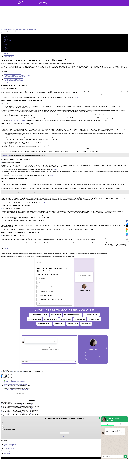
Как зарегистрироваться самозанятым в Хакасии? (16, 389)
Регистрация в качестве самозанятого (14, 80)
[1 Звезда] (3, 371)
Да (4, 422)
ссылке (78, 97)
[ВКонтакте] (1, 376)
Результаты (64, 436)
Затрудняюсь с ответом (9, 429)
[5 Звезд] (25, 371)
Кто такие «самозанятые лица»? (12, 74)
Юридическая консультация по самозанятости (16, 82)
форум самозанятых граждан (18, 120)
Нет (4, 427)
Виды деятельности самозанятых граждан (15, 76)
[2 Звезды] (9, 371)
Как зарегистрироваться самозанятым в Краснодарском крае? (16, 404)
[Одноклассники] (3, 376)
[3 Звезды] (14, 371)
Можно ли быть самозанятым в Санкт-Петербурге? (17, 75)
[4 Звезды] (20, 371)
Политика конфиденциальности (12, 454)
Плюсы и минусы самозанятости (12, 79)
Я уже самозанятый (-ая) (9, 425)
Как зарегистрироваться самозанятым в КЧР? (15, 384)
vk (1, 32)
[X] (6, 376)
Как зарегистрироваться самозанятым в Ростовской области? (16, 408)
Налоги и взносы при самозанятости (13, 78)
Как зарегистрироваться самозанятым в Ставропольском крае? (16, 413)
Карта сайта (7, 453)
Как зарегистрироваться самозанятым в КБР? (15, 381)
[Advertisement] (64, 17)
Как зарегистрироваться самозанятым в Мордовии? (17, 386)
